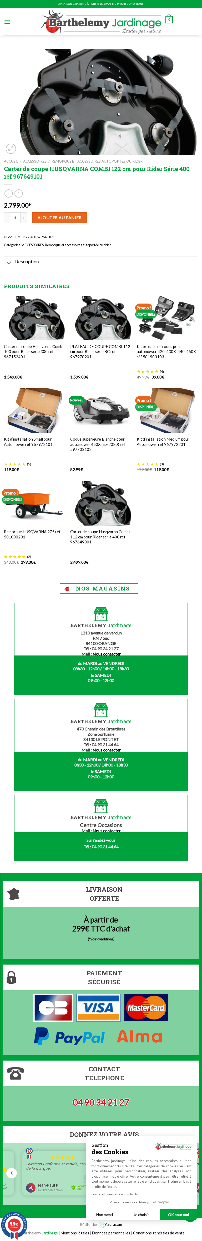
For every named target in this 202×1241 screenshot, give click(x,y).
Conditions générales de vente (159, 1233)
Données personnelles (111, 1233)
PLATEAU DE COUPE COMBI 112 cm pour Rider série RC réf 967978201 (100, 351)
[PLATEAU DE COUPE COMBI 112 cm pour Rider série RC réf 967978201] (101, 318)
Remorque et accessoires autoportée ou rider (97, 161)
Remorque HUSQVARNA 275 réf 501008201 (32, 534)
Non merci (104, 1214)
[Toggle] (9, 263)
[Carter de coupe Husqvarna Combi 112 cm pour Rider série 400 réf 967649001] (101, 503)
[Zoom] (11, 149)
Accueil (11, 161)
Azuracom (113, 1224)
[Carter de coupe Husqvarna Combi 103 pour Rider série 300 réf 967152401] (34, 318)
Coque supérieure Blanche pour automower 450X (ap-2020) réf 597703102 (97, 444)
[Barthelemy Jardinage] (101, 21)
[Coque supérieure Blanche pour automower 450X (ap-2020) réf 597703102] (101, 410)
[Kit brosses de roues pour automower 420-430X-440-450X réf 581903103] (167, 318)
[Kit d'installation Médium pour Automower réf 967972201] (167, 410)
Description (26, 261)
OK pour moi (178, 1214)
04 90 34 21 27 (101, 1102)
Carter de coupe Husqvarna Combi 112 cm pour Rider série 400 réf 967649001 (100, 536)
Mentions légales (75, 1233)
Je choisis (141, 1214)
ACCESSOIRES (35, 161)
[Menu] (7, 21)
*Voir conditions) (101, 939)
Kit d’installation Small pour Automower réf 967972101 (28, 442)
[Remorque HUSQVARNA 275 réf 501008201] (34, 503)
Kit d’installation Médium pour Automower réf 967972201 (163, 442)
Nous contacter (107, 653)
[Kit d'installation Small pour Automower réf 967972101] (34, 410)
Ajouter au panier (60, 217)
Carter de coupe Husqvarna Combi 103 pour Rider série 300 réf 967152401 (33, 351)
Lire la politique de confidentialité (115, 1194)
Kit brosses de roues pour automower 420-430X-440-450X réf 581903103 (166, 351)
